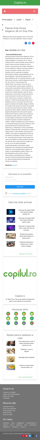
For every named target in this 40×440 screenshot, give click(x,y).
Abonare (20, 187)
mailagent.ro (20, 423)
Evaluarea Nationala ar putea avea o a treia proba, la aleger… (26, 244)
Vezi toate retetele (26, 377)
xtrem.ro (23, 427)
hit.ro (25, 425)
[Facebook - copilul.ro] (36, 436)
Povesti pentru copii (9, 410)
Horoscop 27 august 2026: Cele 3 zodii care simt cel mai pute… (27, 228)
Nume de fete (7, 412)
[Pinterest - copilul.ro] (23, 436)
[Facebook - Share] (26, 43)
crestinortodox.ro (31, 423)
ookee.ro (15, 165)
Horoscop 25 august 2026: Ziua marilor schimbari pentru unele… (26, 220)
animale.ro (19, 425)
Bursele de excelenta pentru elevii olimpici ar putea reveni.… (27, 236)
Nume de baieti (7, 414)
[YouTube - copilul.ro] (26, 436)
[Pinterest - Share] (33, 43)
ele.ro (13, 423)
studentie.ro (33, 425)
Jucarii (18, 20)
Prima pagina (7, 20)
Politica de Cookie (8, 396)
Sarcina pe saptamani (9, 408)
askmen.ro (15, 427)
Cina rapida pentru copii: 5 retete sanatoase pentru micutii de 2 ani (27, 343)
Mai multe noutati (26, 254)
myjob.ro (5, 425)
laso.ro (12, 425)
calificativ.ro (6, 427)
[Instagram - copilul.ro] (33, 436)
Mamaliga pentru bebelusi (26, 357)
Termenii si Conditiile (9, 392)
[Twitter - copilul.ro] (30, 436)
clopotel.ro (6, 423)
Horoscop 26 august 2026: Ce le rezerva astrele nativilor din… (26, 212)
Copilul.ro (20, 2)
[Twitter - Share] (30, 43)
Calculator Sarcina (8, 406)
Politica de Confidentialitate (11, 394)
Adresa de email (9, 177)
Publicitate (6, 398)
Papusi (28, 20)
